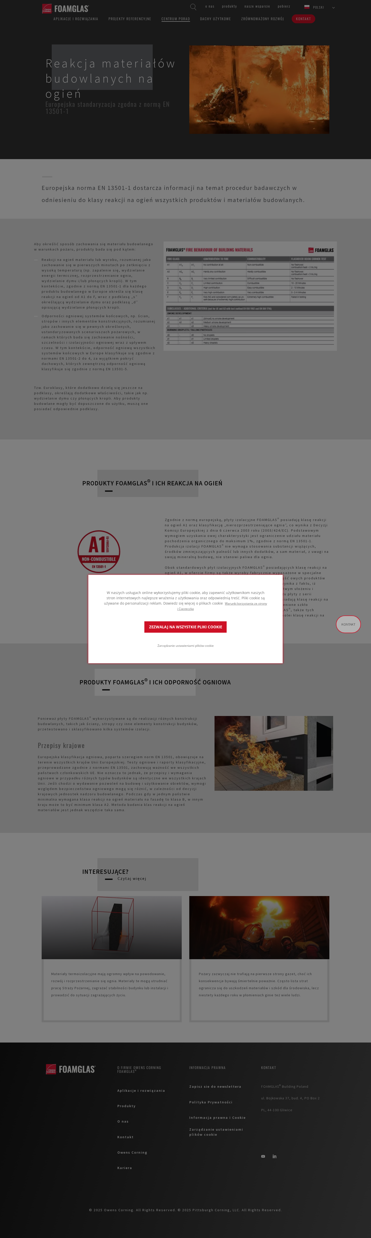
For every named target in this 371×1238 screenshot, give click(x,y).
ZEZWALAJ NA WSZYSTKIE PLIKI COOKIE (185, 627)
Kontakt (348, 624)
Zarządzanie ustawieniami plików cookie (185, 645)
